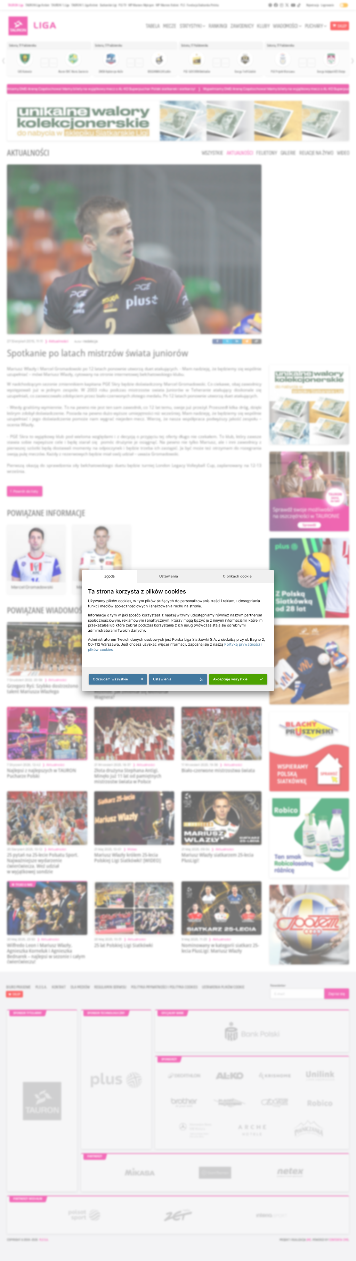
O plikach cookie (237, 576)
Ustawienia (168, 576)
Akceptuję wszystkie (230, 679)
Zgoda (109, 576)
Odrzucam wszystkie (110, 679)
